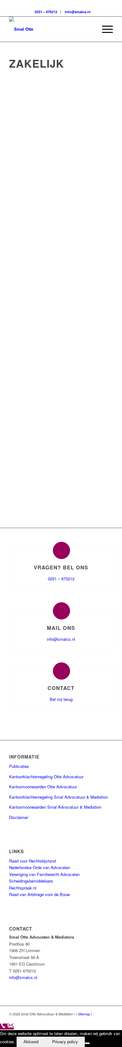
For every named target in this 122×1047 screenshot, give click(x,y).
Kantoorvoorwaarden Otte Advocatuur (43, 787)
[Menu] (104, 29)
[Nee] (87, 1043)
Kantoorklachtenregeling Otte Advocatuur (46, 777)
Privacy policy (65, 1041)
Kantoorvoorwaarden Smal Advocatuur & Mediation (55, 807)
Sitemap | (85, 1013)
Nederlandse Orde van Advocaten (39, 867)
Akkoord (30, 1041)
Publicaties (19, 766)
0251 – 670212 (46, 11)
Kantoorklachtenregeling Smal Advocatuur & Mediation (58, 797)
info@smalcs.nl (77, 11)
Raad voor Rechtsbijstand (32, 861)
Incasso (57, 341)
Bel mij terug (61, 699)
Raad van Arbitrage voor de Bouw (39, 894)
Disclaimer (18, 817)
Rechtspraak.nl (22, 888)
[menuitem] (90, 29)
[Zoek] (90, 29)
